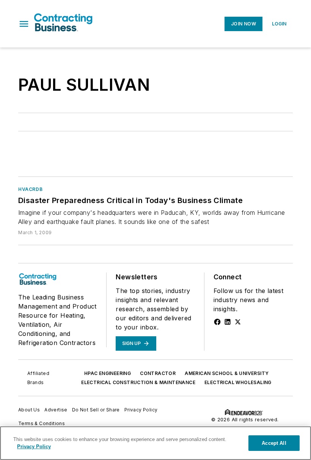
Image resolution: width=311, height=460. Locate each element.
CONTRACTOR (158, 373)
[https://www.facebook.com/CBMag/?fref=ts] (217, 322)
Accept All (274, 443)
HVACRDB (30, 189)
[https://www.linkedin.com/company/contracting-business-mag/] (227, 322)
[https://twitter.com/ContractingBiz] (238, 322)
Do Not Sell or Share (96, 410)
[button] (24, 24)
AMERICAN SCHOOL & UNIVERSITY (227, 373)
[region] (155, 443)
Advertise (56, 410)
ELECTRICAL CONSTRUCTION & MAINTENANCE (138, 382)
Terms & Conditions (41, 423)
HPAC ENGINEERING (107, 373)
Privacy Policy (141, 410)
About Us (29, 410)
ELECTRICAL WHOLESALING (238, 382)
